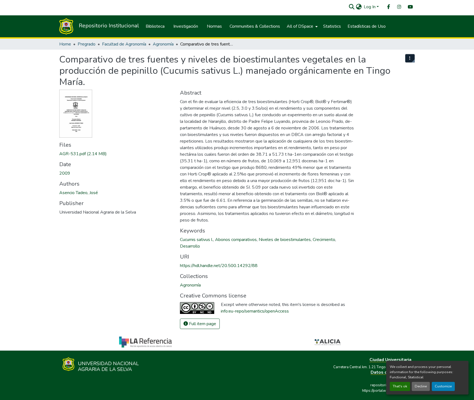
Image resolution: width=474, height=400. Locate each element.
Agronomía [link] (163, 44)
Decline (421, 386)
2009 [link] (64, 173)
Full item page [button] (202, 324)
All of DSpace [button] (300, 26)
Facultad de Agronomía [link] (124, 44)
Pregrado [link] (86, 44)
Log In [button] (370, 7)
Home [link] (65, 44)
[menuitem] (388, 7)
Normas (214, 26)
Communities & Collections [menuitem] (255, 26)
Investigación (185, 26)
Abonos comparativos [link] (236, 240)
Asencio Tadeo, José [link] (78, 193)
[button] (351, 7)
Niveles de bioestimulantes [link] (285, 240)
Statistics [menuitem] (332, 26)
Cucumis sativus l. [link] (196, 240)
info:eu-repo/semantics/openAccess (255, 311)
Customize (443, 386)
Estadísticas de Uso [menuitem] (367, 26)
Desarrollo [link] (190, 246)
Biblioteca (155, 26)
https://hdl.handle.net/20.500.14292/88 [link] (219, 266)
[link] (116, 154)
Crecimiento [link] (324, 240)
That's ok (400, 386)
